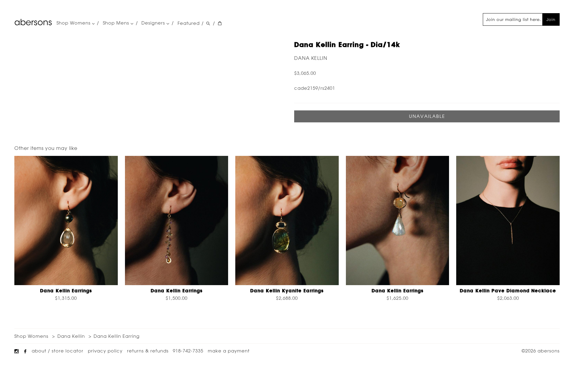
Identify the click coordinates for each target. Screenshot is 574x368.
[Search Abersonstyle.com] (208, 23)
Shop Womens (74, 23)
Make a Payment (229, 351)
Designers (154, 23)
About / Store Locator (57, 351)
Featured (189, 23)
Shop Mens (117, 23)
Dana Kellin (310, 58)
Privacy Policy (105, 351)
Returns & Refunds (148, 351)
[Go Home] (33, 22)
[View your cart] (219, 23)
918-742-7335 (188, 351)
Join (550, 19)
